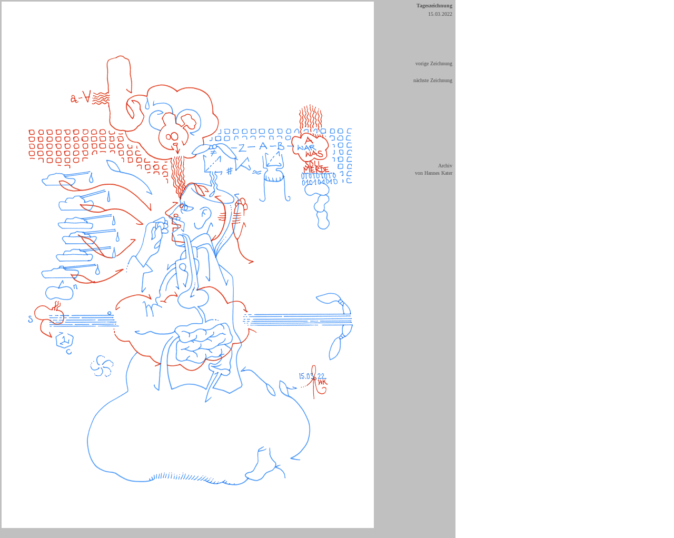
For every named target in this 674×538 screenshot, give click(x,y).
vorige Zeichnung (433, 63)
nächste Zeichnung (432, 80)
